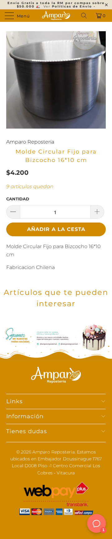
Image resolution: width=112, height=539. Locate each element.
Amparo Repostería (30, 142)
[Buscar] (84, 15)
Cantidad (17, 198)
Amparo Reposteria (53, 452)
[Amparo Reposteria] (56, 15)
